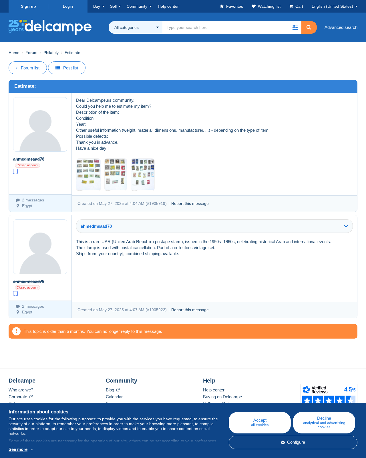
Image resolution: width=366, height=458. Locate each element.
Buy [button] (96, 6)
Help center (213, 389)
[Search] (309, 27)
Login (68, 6)
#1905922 (156, 309)
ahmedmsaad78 (28, 159)
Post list (70, 67)
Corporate (18, 396)
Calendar (114, 396)
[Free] (15, 171)
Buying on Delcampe (222, 396)
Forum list (30, 67)
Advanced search (341, 27)
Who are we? (21, 389)
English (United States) (332, 6)
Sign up (28, 6)
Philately (51, 52)
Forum (31, 52)
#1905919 (156, 203)
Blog (110, 389)
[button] (295, 27)
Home (14, 52)
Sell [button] (113, 6)
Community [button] (137, 6)
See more (18, 449)
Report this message (190, 203)
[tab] (214, 226)
